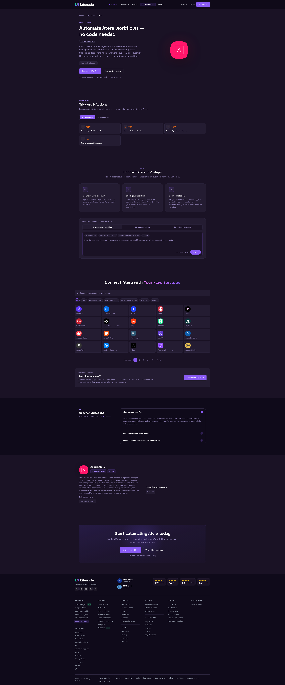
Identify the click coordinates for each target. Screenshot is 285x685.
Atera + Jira (150, 492)
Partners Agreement (192, 678)
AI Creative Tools (95, 300)
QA (76, 669)
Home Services (80, 635)
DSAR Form (179, 678)
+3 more (145, 235)
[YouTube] (86, 589)
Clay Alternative (150, 635)
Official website (99, 471)
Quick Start (125, 604)
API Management (81, 618)
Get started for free (90, 71)
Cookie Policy (128, 678)
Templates (102, 624)
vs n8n (147, 631)
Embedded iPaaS (148, 4)
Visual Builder (103, 604)
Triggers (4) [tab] (88, 117)
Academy (124, 618)
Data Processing (160, 678)
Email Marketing (111, 300)
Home (81, 15)
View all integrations (154, 550)
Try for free (203, 4)
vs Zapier (148, 625)
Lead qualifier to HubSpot (107, 235)
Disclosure (171, 678)
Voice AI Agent (196, 604)
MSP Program (150, 611)
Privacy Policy (118, 678)
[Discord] (91, 589)
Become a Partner (151, 604)
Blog (123, 611)
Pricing (134, 4)
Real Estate (79, 639)
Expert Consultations (175, 621)
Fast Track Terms (104, 681)
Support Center (173, 614)
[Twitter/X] (77, 589)
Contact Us (172, 604)
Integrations (90, 15)
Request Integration (175, 618)
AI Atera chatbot (91, 235)
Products (112, 4)
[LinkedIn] (81, 589)
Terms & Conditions (105, 678)
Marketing (78, 632)
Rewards (124, 638)
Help (112, 471)
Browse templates (113, 71)
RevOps (77, 665)
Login (192, 4)
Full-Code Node (104, 614)
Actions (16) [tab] (104, 117)
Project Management (129, 300)
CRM (83, 300)
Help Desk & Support (88, 63)
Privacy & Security (147, 678)
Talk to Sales (172, 608)
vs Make (148, 628)
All (77, 300)
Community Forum (128, 621)
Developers (79, 662)
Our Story (125, 631)
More (160, 4)
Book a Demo (173, 611)
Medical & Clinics (81, 642)
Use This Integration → (100, 128)
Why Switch (149, 621)
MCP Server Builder (82, 611)
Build (194, 252)
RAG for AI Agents (81, 614)
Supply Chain (80, 659)
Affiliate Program (151, 608)
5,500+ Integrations (105, 621)
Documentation (127, 608)
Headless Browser (104, 618)
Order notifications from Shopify (129, 235)
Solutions (123, 4)
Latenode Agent (83, 604)
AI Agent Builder (81, 608)
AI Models (144, 300)
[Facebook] (95, 589)
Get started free (132, 550)
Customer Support (82, 649)
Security (124, 641)
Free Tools (125, 614)
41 (152, 360)
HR (76, 645)
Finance (78, 655)
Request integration (195, 377)
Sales (77, 652)
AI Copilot (103, 628)
